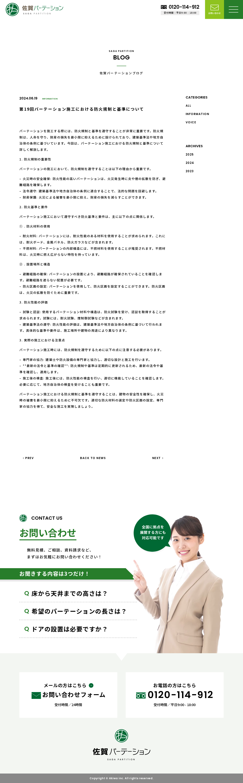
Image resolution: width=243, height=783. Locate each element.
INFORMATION (50, 98)
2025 (190, 154)
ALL (188, 106)
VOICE (191, 122)
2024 (190, 163)
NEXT (156, 458)
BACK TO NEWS (93, 458)
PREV (29, 458)
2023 (190, 171)
